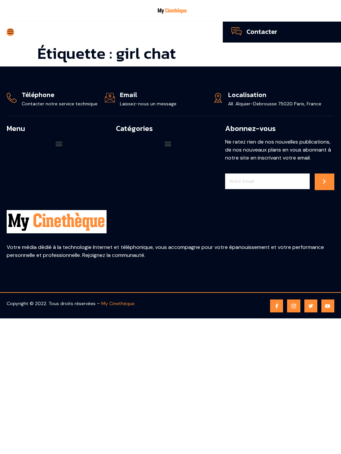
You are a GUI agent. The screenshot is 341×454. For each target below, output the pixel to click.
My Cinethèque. (118, 303)
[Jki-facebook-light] (276, 305)
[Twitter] (310, 305)
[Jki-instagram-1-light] (293, 305)
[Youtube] (327, 305)
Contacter (261, 32)
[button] (58, 143)
